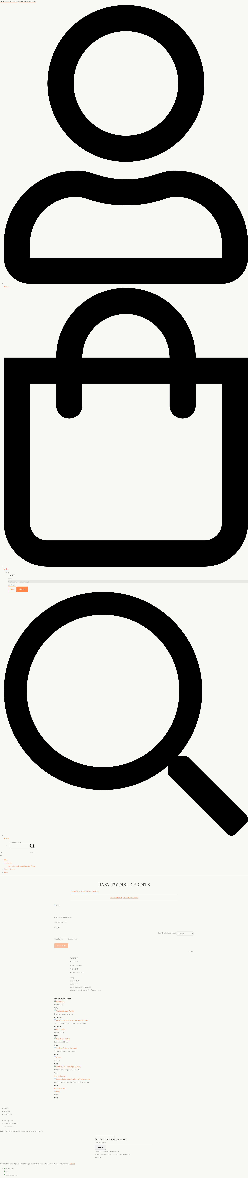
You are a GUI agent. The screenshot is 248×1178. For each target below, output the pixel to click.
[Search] (32, 846)
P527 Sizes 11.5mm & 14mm (63, 1014)
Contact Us (8, 863)
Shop (6, 860)
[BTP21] (57, 911)
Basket (12, 589)
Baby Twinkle (59, 1033)
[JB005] (57, 1091)
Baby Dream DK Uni (61, 1042)
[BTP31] (95, 911)
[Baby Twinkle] (59, 1029)
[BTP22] (65, 911)
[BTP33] (110, 911)
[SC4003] (57, 1057)
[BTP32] (103, 911)
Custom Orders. (9, 869)
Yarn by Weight (85, 891)
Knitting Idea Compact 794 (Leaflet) (66, 1070)
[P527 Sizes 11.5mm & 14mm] (64, 1011)
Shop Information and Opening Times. (21, 866)
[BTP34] (118, 911)
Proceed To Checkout (130, 898)
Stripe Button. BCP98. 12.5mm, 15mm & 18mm (70, 1023)
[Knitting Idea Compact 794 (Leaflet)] (67, 1067)
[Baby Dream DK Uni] (62, 1039)
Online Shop (74, 891)
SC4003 (57, 1060)
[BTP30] (87, 911)
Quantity (57, 939)
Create (72, 1164)
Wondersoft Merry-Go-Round (65, 1051)
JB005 (56, 1095)
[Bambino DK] (59, 1002)
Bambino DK (58, 1005)
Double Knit (95, 891)
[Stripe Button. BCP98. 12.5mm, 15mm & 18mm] (71, 1020)
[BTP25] (72, 911)
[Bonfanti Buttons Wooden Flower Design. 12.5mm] (72, 1079)
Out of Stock (59, 1076)
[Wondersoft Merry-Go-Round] (65, 1048)
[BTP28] (80, 911)
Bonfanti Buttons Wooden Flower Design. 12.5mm (71, 1082)
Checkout (22, 589)
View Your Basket (116, 898)
